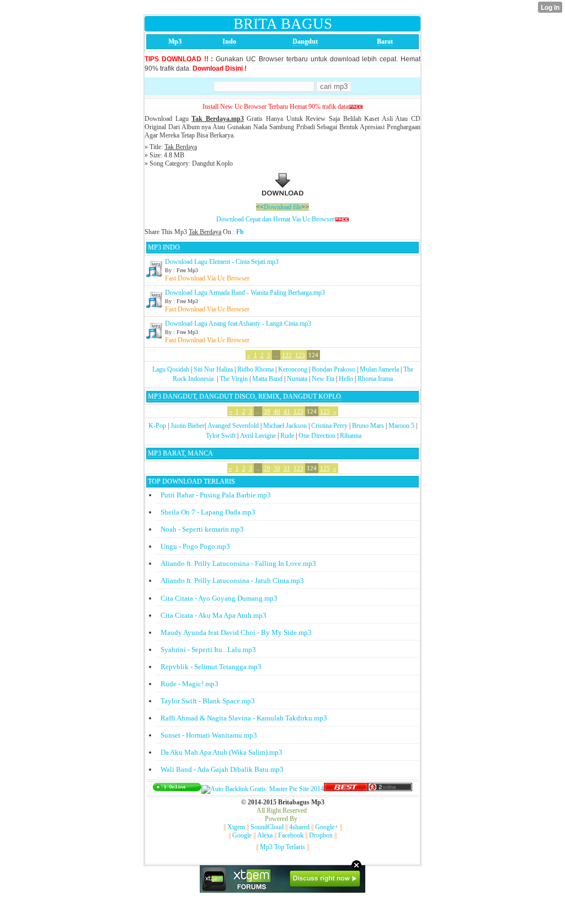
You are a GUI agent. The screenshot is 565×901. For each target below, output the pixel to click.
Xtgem (236, 827)
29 (267, 468)
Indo (229, 41)
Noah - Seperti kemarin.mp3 (202, 529)
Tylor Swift (221, 435)
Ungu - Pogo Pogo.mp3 (195, 546)
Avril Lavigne (258, 435)
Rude (287, 435)
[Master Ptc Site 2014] (262, 789)
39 (267, 411)
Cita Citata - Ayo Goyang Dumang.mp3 (219, 598)
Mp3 (175, 41)
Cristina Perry (329, 426)
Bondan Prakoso (333, 369)
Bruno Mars (368, 426)
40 (277, 411)
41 (287, 411)
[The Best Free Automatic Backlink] (346, 789)
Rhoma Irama (375, 379)
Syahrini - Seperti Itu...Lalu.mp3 (208, 649)
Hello (346, 379)
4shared (299, 827)
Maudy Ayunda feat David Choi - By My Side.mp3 (236, 632)
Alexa (265, 835)
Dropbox (321, 835)
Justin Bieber (187, 426)
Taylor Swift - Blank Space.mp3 (208, 701)
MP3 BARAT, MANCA (180, 453)
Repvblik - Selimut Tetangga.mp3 (211, 666)
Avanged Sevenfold (233, 426)
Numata (297, 379)
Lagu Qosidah (170, 369)
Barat (385, 41)
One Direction (317, 435)
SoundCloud (267, 827)
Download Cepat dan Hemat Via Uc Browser (275, 219)
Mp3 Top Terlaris (282, 847)
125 (325, 411)
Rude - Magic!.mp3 (189, 684)
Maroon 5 (401, 426)
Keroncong (292, 369)
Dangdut (305, 41)
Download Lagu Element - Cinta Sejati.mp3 (222, 262)
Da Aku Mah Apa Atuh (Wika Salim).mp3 (221, 752)
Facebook (290, 835)
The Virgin (234, 379)
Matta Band (267, 379)
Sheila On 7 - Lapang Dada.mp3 (208, 512)
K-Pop (157, 426)
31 (287, 468)
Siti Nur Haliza (213, 369)
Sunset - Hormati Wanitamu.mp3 (209, 735)
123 (300, 355)
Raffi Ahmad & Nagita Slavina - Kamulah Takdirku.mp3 (244, 718)
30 (277, 468)
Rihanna (350, 435)
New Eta (323, 379)
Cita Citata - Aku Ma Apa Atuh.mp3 (213, 615)
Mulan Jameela (379, 369)
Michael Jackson (285, 426)
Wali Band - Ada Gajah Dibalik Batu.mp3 (222, 769)
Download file (282, 207)
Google (242, 835)
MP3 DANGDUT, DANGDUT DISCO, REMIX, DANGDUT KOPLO (244, 396)
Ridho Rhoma (255, 369)
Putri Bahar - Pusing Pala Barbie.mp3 (216, 495)
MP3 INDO (164, 247)
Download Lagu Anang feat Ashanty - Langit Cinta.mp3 (238, 323)
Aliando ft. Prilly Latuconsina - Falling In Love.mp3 (238, 563)
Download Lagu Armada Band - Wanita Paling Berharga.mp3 (245, 292)
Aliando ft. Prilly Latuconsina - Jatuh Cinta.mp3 (232, 580)
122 (287, 355)
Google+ (326, 827)
